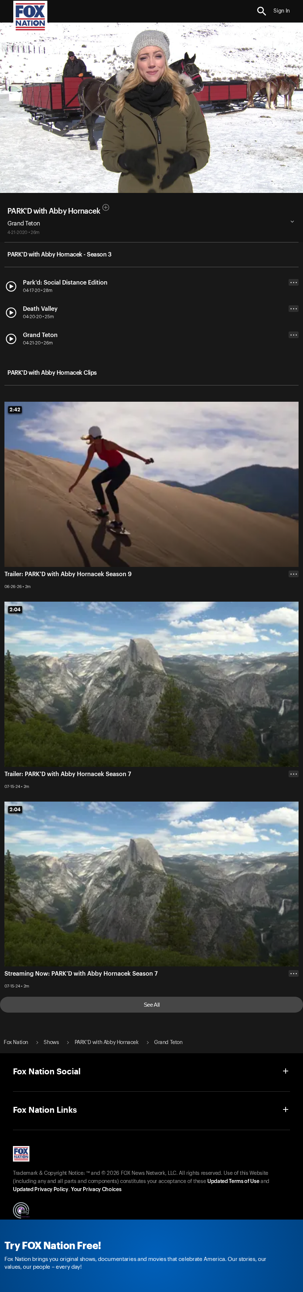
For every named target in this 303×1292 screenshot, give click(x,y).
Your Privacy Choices (96, 1189)
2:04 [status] (15, 609)
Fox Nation (16, 1042)
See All (152, 1005)
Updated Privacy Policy (40, 1189)
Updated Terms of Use (233, 1181)
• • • (293, 282)
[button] (262, 11)
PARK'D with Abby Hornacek (54, 211)
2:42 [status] (15, 409)
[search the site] (262, 11)
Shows (51, 1042)
